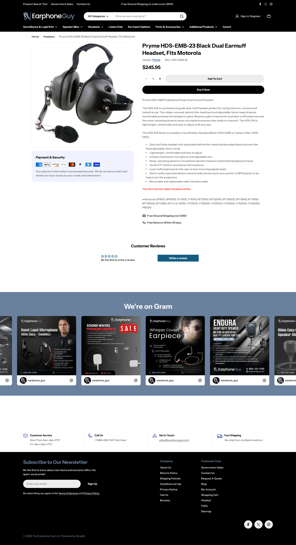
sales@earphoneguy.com (174, 440)
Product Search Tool (35, 4)
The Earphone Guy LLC (46, 536)
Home (35, 36)
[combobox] (135, 16)
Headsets (49, 36)
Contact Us (83, 4)
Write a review (178, 258)
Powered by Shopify (73, 536)
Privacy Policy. (92, 493)
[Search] (182, 16)
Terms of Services (68, 493)
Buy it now (203, 89)
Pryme (156, 59)
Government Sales (62, 4)
